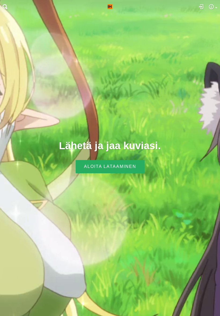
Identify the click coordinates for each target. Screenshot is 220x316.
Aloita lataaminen (110, 166)
